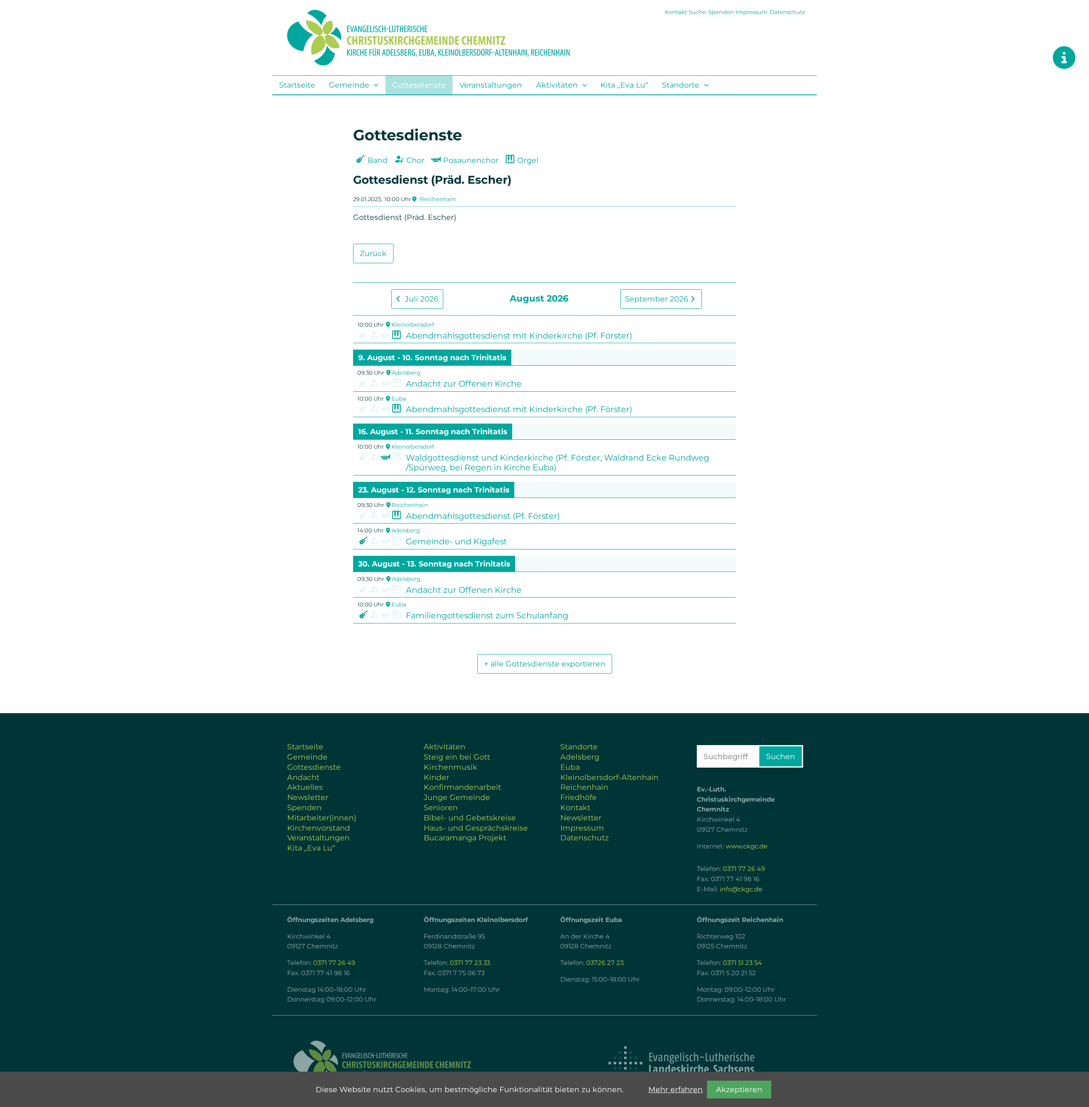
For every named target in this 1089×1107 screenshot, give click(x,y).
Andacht (303, 777)
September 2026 (657, 298)
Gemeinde (349, 84)
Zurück (373, 253)
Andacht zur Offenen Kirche (464, 383)
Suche (697, 12)
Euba (398, 398)
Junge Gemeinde (457, 797)
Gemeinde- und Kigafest (456, 541)
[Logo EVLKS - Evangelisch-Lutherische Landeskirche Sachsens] (681, 1063)
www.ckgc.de (746, 846)
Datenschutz (787, 12)
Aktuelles (305, 787)
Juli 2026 (421, 298)
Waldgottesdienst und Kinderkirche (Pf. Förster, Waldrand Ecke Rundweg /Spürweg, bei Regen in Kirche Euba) (557, 462)
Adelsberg (406, 372)
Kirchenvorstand (318, 827)
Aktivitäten (557, 84)
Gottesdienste (419, 84)
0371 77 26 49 (744, 869)
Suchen (780, 756)
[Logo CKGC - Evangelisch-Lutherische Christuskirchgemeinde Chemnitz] (408, 1063)
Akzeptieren (739, 1089)
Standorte (680, 84)
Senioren (441, 807)
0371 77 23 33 (470, 963)
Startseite (297, 84)
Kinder (436, 777)
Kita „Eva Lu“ (624, 84)
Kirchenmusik (450, 767)
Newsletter (307, 797)
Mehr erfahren (675, 1089)
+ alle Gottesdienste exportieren (544, 663)
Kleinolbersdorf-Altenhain (609, 777)
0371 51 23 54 (742, 963)
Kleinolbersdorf (412, 324)
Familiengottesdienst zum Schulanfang (487, 615)
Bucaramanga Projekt (465, 837)
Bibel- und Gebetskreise (470, 817)
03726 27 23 (605, 963)
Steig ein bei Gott (457, 756)
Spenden (721, 12)
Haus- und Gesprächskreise (476, 827)
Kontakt (676, 12)
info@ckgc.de (741, 889)
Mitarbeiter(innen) (321, 817)
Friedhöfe (578, 797)
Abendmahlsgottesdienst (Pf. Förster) (483, 516)
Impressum (751, 12)
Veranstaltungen (490, 84)
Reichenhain (438, 199)
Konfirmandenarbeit (462, 787)
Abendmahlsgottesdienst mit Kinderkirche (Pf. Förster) (519, 335)
